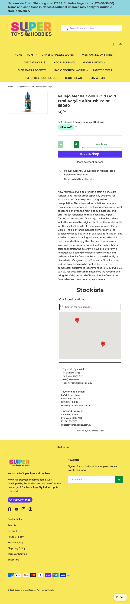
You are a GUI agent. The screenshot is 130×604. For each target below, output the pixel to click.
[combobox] (91, 28)
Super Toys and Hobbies (25, 590)
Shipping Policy (17, 548)
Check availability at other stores (80, 179)
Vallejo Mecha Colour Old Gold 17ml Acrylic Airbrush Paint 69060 (35, 87)
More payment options (90, 161)
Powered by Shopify (45, 590)
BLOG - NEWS (73, 77)
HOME (18, 54)
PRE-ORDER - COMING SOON (42, 77)
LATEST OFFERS (102, 70)
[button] (103, 344)
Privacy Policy (16, 536)
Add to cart (102, 144)
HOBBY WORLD (96, 77)
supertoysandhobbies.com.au (77, 382)
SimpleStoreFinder (95, 431)
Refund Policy (15, 542)
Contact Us (14, 531)
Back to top (63, 447)
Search (12, 525)
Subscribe (13, 559)
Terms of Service (17, 553)
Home (10, 87)
